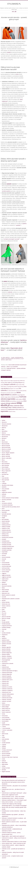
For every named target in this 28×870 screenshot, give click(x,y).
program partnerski (7, 625)
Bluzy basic (4, 461)
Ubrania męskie (6, 755)
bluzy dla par (18, 382)
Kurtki (3, 561)
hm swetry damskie (11, 390)
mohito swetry (18, 399)
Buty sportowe (5, 479)
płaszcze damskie (6, 616)
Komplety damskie (6, 543)
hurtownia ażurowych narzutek (11, 239)
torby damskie (5, 739)
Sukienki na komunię (7, 688)
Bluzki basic (5, 442)
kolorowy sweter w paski (11, 392)
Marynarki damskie (6, 586)
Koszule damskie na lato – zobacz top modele (13, 796)
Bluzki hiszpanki (6, 445)
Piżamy (3, 611)
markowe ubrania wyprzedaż (13, 398)
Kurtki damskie (5, 562)
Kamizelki (4, 512)
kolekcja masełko (6, 526)
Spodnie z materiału (7, 658)
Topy (3, 735)
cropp (3, 481)
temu (17, 74)
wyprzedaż (4, 411)
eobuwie (4, 494)
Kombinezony (5, 535)
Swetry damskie (6, 705)
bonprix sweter (19, 384)
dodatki (9, 52)
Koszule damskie (6, 557)
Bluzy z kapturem (6, 470)
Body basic (4, 472)
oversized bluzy (13, 401)
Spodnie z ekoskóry (6, 656)
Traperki (4, 744)
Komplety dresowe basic (8, 546)
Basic (3, 429)
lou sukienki (13, 395)
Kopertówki (4, 552)
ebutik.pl (6, 388)
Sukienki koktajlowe (7, 678)
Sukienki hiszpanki (6, 676)
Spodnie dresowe (6, 651)
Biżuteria (4, 438)
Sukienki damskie (6, 669)
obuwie (4, 600)
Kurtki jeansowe (6, 564)
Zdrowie (4, 769)
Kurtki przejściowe (6, 566)
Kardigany (4, 515)
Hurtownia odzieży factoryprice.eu (13, 358)
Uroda (3, 759)
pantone (4, 607)
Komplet (4, 539)
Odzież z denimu (6, 606)
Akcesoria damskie (6, 424)
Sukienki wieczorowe (7, 697)
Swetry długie (5, 706)
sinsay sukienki (11, 403)
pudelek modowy (6, 627)
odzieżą (7, 401)
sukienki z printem (6, 701)
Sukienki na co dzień (7, 687)
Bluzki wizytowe (6, 451)
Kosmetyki (4, 553)
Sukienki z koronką (6, 699)
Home (3, 501)
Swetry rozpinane (6, 712)
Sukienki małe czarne (7, 679)
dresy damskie (5, 488)
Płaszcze (4, 615)
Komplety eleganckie (7, 548)
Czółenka (4, 483)
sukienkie (19, 407)
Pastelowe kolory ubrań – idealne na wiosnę (13, 798)
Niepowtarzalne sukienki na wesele (10, 598)
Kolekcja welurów (6, 530)
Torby (3, 737)
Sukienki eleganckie (7, 674)
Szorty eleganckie (6, 719)
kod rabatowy (5, 519)
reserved (4, 629)
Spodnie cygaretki (6, 647)
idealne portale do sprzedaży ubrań (11, 506)
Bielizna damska (6, 434)
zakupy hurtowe (6, 768)
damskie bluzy (20, 386)
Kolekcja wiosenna (6, 532)
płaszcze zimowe (6, 618)
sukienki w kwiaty (6, 696)
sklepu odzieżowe (15, 405)
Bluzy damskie (5, 465)
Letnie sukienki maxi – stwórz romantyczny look (13, 843)
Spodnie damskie (6, 649)
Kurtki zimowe (5, 571)
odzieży (3, 401)
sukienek (10, 292)
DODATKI (4, 487)
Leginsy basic (5, 579)
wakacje (4, 760)
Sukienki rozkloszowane (8, 694)
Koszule (4, 555)
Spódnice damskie (6, 642)
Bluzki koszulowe (6, 447)
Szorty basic (5, 715)
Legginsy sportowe (6, 577)
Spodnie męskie (6, 654)
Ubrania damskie (6, 753)
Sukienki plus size (6, 692)
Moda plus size (5, 593)
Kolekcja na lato (6, 528)
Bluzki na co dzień (6, 449)
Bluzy (3, 460)
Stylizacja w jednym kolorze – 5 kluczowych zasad (14, 800)
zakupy (3, 766)
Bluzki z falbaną (6, 454)
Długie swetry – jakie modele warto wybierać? (13, 836)
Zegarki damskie (6, 771)
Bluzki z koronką (6, 456)
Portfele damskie (6, 624)
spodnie (24, 223)
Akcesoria (4, 422)
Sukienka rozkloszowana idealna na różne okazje (14, 841)
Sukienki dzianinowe (7, 672)
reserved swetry (19, 401)
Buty (3, 476)
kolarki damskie (6, 521)
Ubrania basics (5, 751)
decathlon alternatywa (7, 485)
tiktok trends (5, 733)
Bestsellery (4, 431)
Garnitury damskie (6, 499)
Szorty (3, 714)
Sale (3, 631)
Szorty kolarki (5, 721)
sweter (5, 281)
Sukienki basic (5, 667)
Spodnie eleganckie (7, 652)
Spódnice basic (5, 640)
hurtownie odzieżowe (7, 505)
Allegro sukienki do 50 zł (5, 380)
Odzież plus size (6, 604)
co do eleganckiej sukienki (11, 386)
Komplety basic (5, 541)
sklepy (3, 636)
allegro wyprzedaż (13, 380)
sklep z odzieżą (12, 407)
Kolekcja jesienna (6, 524)
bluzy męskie (5, 467)
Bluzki (3, 440)
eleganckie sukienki (7, 492)
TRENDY (4, 746)
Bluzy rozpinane (6, 469)
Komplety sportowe (6, 550)
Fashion (4, 496)
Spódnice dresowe (6, 643)
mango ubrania (7, 397)
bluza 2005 (20, 380)
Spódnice (4, 638)
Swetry (3, 703)
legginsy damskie (6, 575)
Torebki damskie (6, 742)
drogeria (4, 490)
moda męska (5, 591)
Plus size (4, 613)
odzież (24, 399)
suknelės (18, 225)
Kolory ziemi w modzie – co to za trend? (12, 802)
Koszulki (4, 559)
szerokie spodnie (6, 191)
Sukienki (4, 665)
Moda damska (5, 589)
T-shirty (4, 726)
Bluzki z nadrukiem (6, 458)
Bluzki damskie (5, 443)
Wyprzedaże (5, 764)
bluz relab (7, 382)
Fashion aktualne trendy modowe (10, 497)
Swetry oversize (6, 710)
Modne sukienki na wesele (8, 595)
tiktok (3, 732)
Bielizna (4, 433)
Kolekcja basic (5, 523)
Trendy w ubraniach (7, 750)
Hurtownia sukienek (7, 503)
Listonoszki (4, 580)
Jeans (3, 508)
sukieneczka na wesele (7, 663)
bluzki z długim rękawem (8, 452)
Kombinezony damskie (7, 537)
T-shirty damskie (6, 728)
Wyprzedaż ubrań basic (11, 349)
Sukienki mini (5, 685)
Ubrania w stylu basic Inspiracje (10, 757)
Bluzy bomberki (6, 463)
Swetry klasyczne (6, 708)
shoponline (4, 634)
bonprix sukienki (9, 384)
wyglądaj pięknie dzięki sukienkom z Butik (17, 409)
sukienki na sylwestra (7, 690)
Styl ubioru (4, 661)
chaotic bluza (3, 386)
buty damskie (5, 478)
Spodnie (4, 645)
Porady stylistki (5, 622)
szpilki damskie (5, 724)
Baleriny (4, 427)
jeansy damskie (6, 510)
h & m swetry (16, 388)
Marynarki (4, 584)
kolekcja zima (5, 534)
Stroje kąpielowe (6, 660)
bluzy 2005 (13, 382)
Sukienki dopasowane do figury (9, 670)
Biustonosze (5, 436)
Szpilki (3, 723)
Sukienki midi (5, 683)
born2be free (5, 474)
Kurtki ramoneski (6, 570)
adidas (3, 420)
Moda (4, 357)
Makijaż (4, 582)
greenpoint (11, 388)
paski (3, 609)
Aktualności (5, 425)
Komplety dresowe (6, 544)
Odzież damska (5, 602)
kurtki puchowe (6, 568)
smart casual (8, 359)
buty (23, 384)
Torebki (4, 741)
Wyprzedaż (4, 762)
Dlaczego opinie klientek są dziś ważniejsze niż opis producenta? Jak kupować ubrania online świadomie (13, 782)
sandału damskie (6, 633)
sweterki (9, 184)
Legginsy (4, 573)
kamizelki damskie (6, 514)
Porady (3, 620)
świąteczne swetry (11, 411)
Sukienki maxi (5, 681)
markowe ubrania (15, 397)
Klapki (3, 517)
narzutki (7, 357)
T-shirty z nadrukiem (7, 730)
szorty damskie (5, 717)
